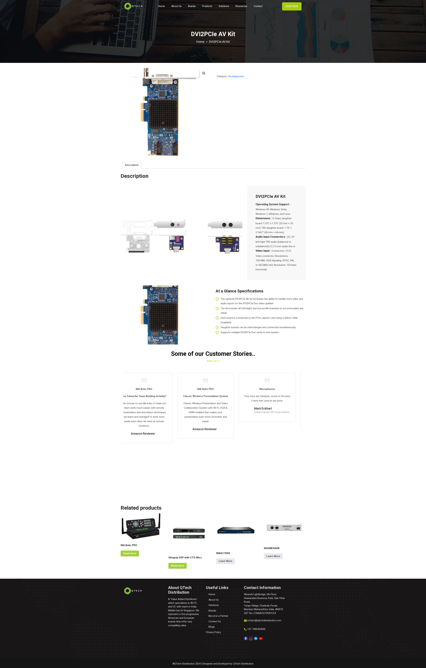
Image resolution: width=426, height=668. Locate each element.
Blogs (212, 626)
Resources (241, 6)
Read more (129, 553)
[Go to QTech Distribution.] (200, 41)
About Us (176, 6)
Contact (258, 6)
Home (161, 6)
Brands (192, 6)
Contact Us (215, 621)
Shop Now (292, 6)
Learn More (225, 561)
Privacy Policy (213, 632)
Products (207, 6)
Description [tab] (132, 165)
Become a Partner (218, 615)
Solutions (224, 6)
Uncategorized (236, 76)
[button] (204, 73)
